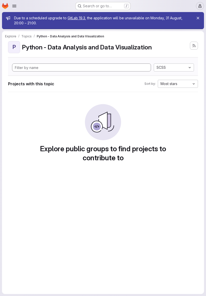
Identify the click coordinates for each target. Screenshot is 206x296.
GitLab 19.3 (76, 18)
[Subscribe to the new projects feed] (194, 46)
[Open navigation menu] (14, 6)
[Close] (198, 18)
